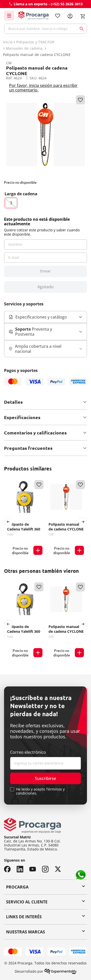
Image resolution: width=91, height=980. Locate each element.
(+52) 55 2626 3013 (67, 4)
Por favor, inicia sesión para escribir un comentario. (43, 88)
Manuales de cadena (24, 48)
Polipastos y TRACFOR (35, 42)
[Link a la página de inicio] (7, 42)
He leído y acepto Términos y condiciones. (40, 791)
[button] (11, 202)
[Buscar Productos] (83, 29)
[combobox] (45, 29)
